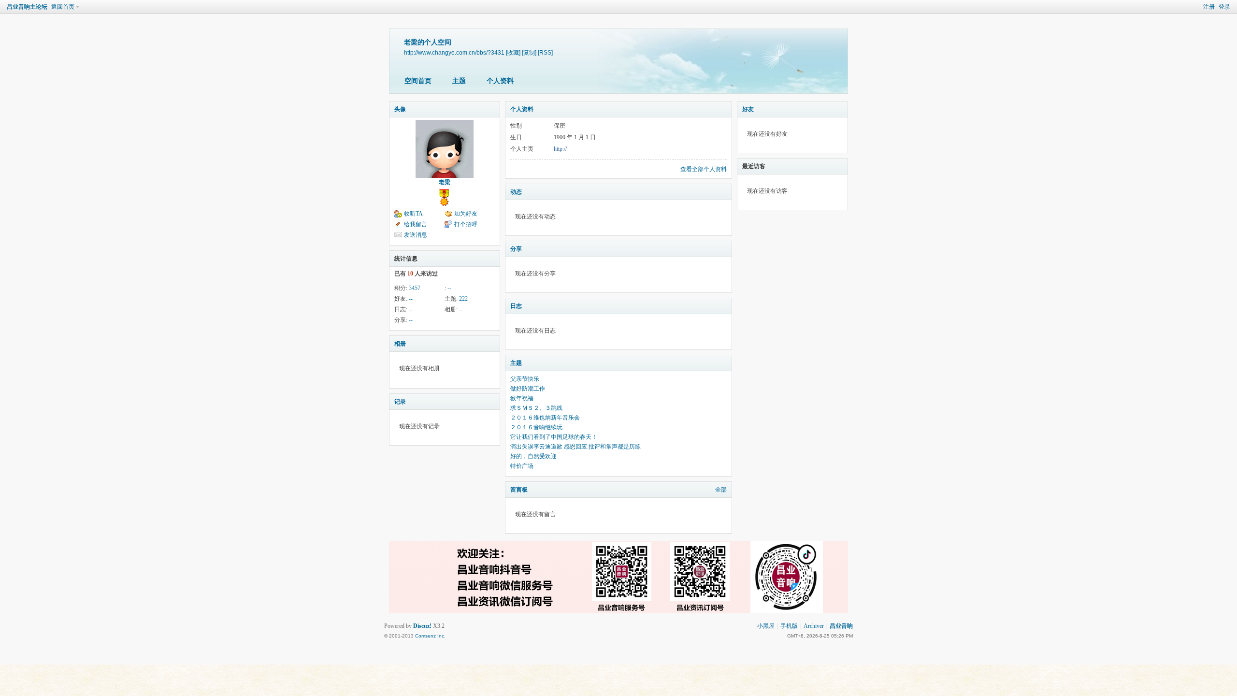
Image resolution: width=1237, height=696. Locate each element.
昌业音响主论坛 (27, 6)
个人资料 (500, 81)
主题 (459, 81)
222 (463, 298)
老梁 (444, 182)
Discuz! (422, 626)
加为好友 (465, 213)
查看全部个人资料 (703, 169)
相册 (400, 343)
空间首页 (418, 81)
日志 (516, 306)
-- (449, 288)
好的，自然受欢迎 (533, 456)
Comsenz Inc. (430, 635)
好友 (748, 109)
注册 (1209, 6)
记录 (400, 401)
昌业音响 (841, 626)
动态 (516, 191)
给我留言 (415, 224)
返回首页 (62, 6)
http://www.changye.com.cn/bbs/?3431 (454, 52)
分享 (516, 249)
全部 (721, 489)
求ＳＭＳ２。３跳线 (536, 408)
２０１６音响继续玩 (536, 427)
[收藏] (513, 52)
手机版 (789, 626)
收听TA (413, 213)
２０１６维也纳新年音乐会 (545, 417)
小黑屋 (766, 626)
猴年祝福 (521, 398)
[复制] (529, 52)
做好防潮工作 (527, 388)
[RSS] (545, 52)
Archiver (814, 626)
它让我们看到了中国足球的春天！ (553, 437)
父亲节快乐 (524, 379)
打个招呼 (465, 224)
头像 (400, 109)
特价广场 (521, 466)
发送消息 (415, 235)
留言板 (519, 489)
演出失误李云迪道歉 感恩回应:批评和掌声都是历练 (575, 446)
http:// (560, 148)
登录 (1224, 6)
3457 (414, 288)
